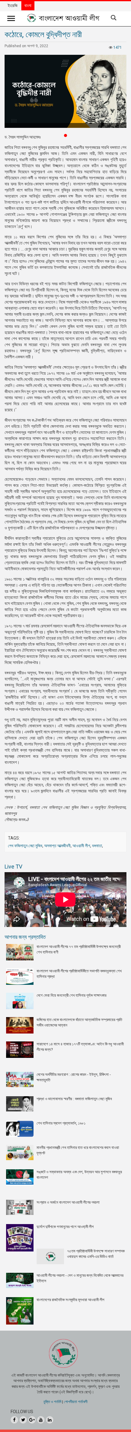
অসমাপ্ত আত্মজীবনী (57, 845)
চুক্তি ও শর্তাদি (52, 1401)
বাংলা (27, 5)
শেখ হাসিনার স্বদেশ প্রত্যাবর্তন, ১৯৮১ (61, 1123)
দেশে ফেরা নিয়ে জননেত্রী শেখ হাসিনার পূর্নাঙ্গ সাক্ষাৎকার (71, 995)
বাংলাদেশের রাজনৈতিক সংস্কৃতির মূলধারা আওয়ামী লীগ (70, 1299)
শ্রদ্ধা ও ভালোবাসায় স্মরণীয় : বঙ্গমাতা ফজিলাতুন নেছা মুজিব (74, 1099)
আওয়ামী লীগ (81, 845)
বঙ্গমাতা (97, 845)
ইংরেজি (12, 5)
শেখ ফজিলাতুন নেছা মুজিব (25, 845)
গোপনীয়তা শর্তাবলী (75, 1401)
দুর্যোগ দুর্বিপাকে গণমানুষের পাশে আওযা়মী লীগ (65, 1226)
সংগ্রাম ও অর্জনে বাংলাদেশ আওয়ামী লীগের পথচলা (68, 1202)
